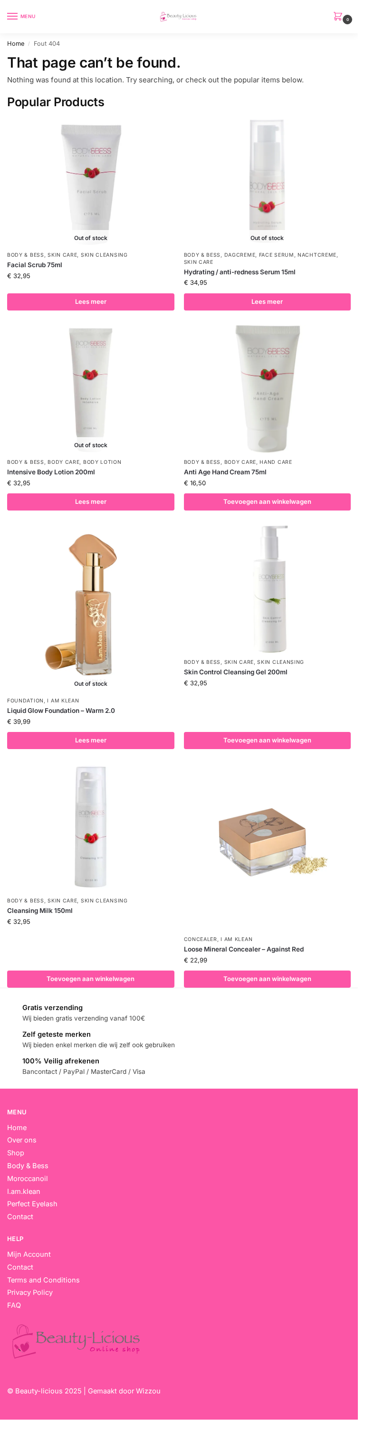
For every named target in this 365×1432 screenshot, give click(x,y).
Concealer (200, 939)
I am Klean (63, 701)
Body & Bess (25, 255)
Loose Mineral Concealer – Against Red (244, 949)
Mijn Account (29, 1254)
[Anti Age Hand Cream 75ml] (267, 389)
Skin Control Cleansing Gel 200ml (236, 672)
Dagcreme (240, 255)
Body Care (63, 462)
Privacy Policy (30, 1292)
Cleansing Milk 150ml (40, 910)
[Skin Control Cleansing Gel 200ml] (267, 589)
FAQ (14, 1305)
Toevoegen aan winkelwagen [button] (267, 501)
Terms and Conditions (43, 1280)
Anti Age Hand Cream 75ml (225, 472)
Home (15, 43)
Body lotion (102, 462)
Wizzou (148, 1391)
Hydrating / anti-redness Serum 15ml (240, 272)
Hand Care (275, 462)
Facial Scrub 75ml (34, 265)
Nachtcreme (317, 255)
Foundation (25, 701)
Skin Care (62, 255)
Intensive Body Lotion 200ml (51, 472)
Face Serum (276, 255)
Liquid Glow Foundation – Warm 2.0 (61, 710)
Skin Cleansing (104, 255)
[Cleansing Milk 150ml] (90, 827)
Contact (20, 1267)
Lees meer (90, 301)
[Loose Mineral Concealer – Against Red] (267, 847)
